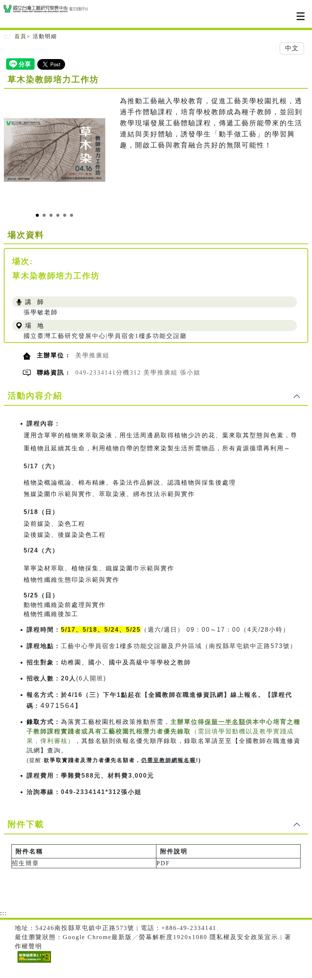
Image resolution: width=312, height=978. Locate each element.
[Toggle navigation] (300, 16)
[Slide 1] (37, 215)
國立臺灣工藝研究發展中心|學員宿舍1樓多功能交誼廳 (105, 336)
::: (7, 36)
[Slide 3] (51, 215)
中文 (292, 48)
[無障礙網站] (33, 962)
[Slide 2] (44, 215)
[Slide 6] (71, 215)
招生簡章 (25, 863)
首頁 (20, 36)
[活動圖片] (54, 150)
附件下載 (26, 824)
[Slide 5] (64, 215)
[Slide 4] (57, 215)
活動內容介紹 (35, 395)
